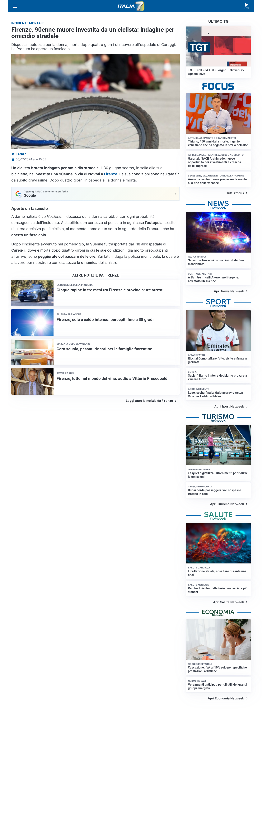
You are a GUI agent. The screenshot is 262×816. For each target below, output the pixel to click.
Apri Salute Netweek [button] (228, 602)
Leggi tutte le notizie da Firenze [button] (149, 401)
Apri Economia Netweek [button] (226, 698)
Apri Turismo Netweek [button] (227, 504)
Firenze (21, 154)
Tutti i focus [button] (235, 193)
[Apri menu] (15, 6)
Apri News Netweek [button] (229, 291)
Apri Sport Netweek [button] (229, 406)
